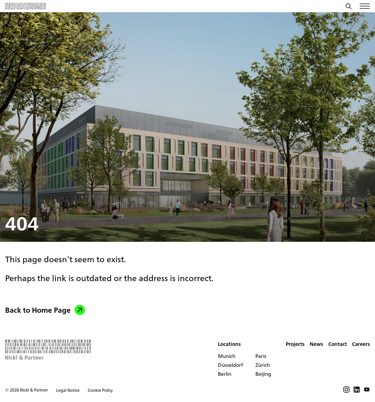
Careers (361, 344)
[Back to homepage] (25, 6)
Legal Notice (68, 390)
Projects (295, 344)
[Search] (348, 7)
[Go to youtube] (367, 391)
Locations (229, 344)
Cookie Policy (100, 390)
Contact (337, 344)
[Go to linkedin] (357, 391)
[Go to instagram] (346, 391)
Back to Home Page (38, 310)
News (316, 344)
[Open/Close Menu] (365, 6)
